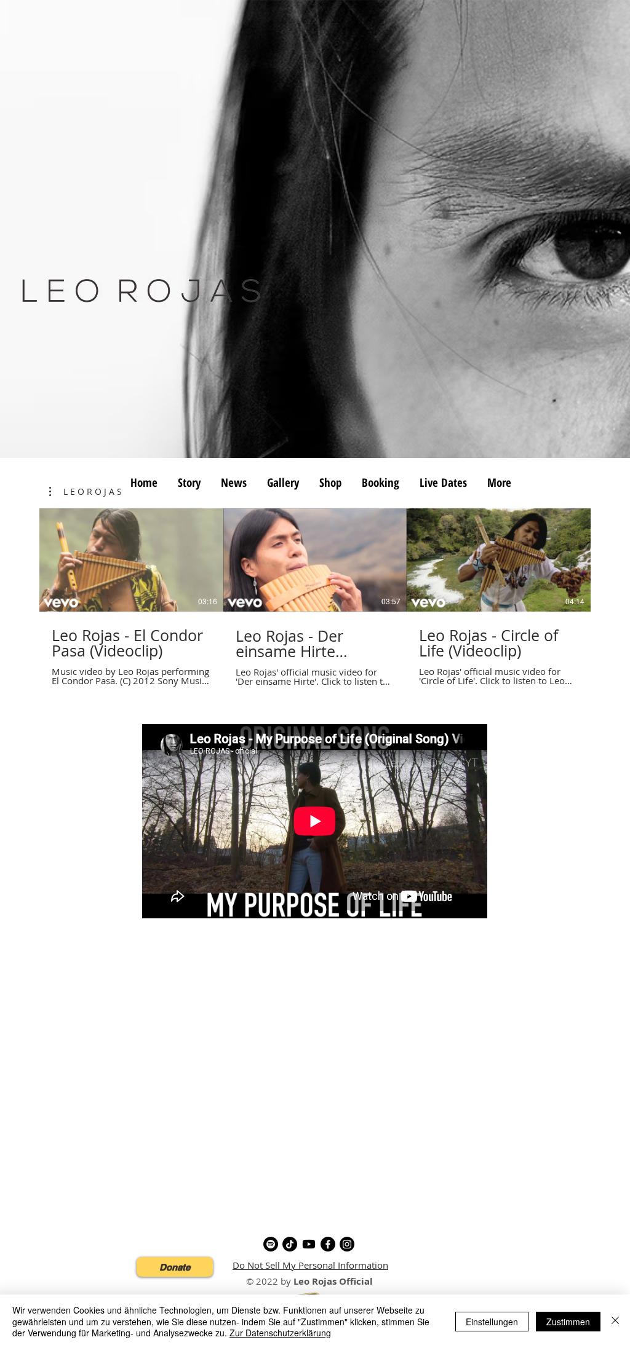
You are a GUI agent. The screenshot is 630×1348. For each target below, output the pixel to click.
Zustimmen (568, 1321)
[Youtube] (308, 1244)
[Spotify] (270, 1244)
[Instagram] (347, 1244)
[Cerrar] (615, 1321)
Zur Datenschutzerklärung (280, 1332)
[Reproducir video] (131, 560)
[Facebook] (328, 1244)
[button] (85, 492)
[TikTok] (289, 1244)
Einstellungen (492, 1321)
